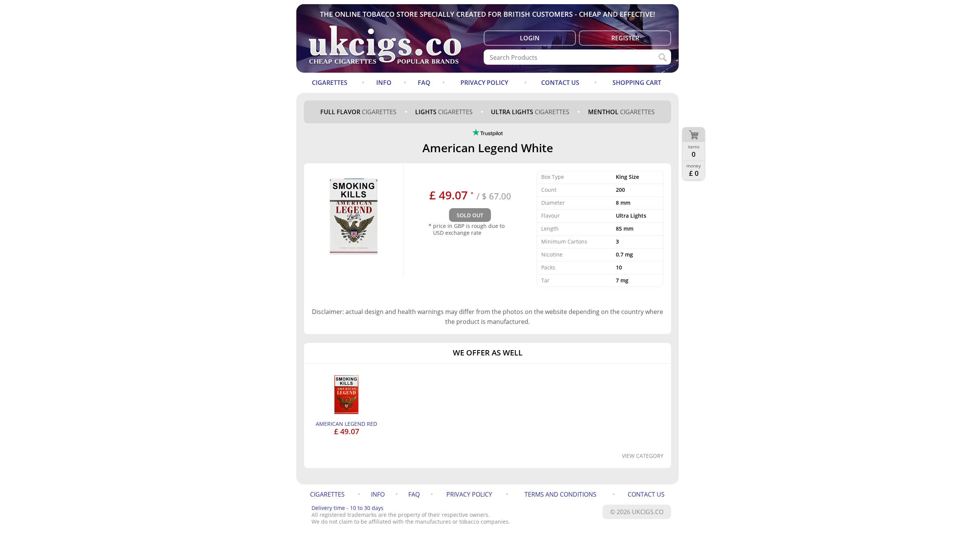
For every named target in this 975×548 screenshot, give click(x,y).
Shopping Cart (636, 82)
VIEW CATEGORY (642, 455)
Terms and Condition (560, 494)
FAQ (424, 82)
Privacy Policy (484, 82)
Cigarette (358, 112)
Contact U (560, 82)
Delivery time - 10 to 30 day (348, 507)
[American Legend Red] (346, 412)
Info (384, 82)
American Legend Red (346, 423)
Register (625, 38)
